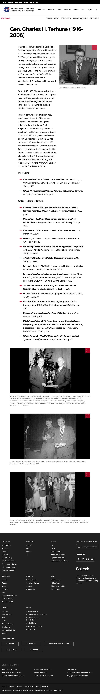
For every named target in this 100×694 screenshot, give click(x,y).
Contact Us (30, 629)
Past (28, 548)
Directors (5, 548)
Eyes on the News (57, 558)
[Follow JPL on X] (83, 559)
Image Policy (29, 686)
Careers (4, 551)
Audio (4, 586)
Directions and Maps (58, 586)
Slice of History (7, 598)
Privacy (19, 686)
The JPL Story (7, 558)
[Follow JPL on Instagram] (87, 559)
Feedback (45, 686)
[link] (78, 65)
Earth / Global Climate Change (13, 675)
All (27, 554)
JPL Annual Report (9, 567)
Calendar (29, 586)
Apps (3, 592)
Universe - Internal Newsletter (33, 618)
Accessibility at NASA (34, 626)
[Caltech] (82, 568)
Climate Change (7, 624)
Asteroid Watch (32, 611)
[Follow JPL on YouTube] (92, 559)
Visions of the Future (9, 595)
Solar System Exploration (43, 675)
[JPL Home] (22, 9)
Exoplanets (6, 627)
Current (29, 545)
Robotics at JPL (7, 602)
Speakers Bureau (32, 583)
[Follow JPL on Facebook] (78, 559)
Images (4, 580)
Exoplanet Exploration (42, 669)
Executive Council (8, 570)
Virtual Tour (55, 583)
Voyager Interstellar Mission (77, 675)
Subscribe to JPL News (59, 561)
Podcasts (5, 589)
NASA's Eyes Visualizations (36, 614)
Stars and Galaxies (58, 554)
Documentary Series (9, 564)
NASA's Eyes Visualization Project (79, 672)
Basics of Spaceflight (9, 669)
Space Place (71, 669)
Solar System (56, 551)
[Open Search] (96, 9)
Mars (3, 617)
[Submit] (78, 547)
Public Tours (55, 580)
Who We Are (6, 545)
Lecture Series (31, 580)
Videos (4, 583)
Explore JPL (30, 589)
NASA (3, 686)
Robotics (5, 633)
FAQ (37, 686)
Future (28, 551)
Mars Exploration (40, 672)
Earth (53, 548)
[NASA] (7, 9)
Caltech (11, 686)
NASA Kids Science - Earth (11, 672)
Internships (6, 554)
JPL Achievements (8, 561)
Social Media (31, 623)
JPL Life (5, 611)
